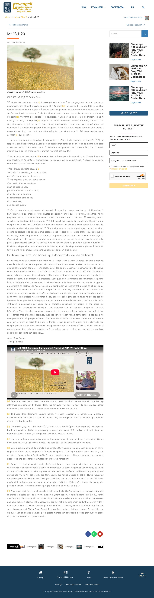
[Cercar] (144, 33)
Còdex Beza (117, 7)
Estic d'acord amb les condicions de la (126, 168)
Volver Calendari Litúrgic (133, 17)
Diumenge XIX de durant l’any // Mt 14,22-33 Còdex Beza (139, 93)
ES (132, 7)
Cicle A (24, 17)
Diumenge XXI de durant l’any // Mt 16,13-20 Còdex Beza (139, 50)
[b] (63, 106)
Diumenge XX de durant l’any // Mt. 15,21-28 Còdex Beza (139, 71)
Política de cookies (92, 584)
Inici (83, 7)
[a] (39, 102)
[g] (38, 169)
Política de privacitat (118, 169)
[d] (38, 120)
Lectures (15, 17)
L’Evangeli (97, 7)
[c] (17, 117)
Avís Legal (58, 584)
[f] (38, 156)
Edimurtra (108, 591)
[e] (17, 135)
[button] (142, 7)
